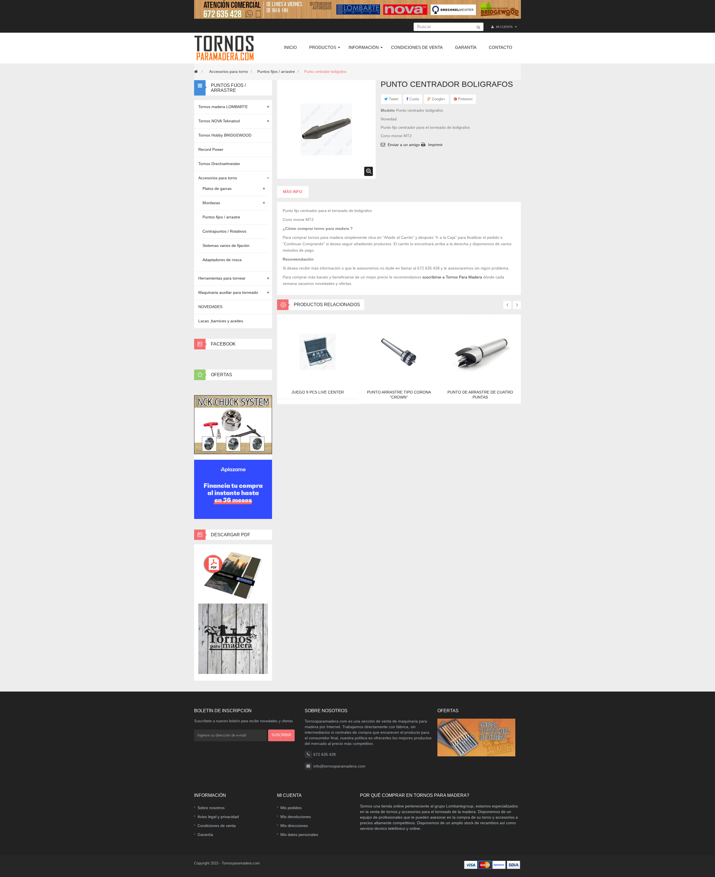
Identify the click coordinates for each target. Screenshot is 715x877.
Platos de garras (217, 188)
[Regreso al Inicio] (196, 71)
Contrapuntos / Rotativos (224, 231)
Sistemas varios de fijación (225, 245)
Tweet (393, 99)
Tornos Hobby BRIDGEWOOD (224, 135)
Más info (292, 191)
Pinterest (465, 99)
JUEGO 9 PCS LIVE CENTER (318, 392)
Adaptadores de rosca (222, 260)
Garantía (205, 834)
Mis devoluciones (295, 816)
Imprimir (435, 144)
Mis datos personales (299, 834)
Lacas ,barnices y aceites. (221, 321)
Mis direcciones (294, 825)
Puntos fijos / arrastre (276, 71)
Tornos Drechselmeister (219, 163)
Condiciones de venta (216, 825)
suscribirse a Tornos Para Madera (452, 277)
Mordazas (211, 203)
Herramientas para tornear (222, 278)
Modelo (388, 110)
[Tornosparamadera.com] (225, 48)
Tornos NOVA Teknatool (219, 121)
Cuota (413, 99)
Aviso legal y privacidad (218, 816)
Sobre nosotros (211, 807)
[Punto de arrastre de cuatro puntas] (480, 351)
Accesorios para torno (228, 71)
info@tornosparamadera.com (339, 766)
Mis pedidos (291, 807)
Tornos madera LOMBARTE (223, 106)
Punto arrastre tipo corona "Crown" (399, 394)
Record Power (210, 149)
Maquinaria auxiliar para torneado (228, 292)
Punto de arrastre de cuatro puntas (480, 394)
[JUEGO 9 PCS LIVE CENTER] (317, 351)
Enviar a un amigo (404, 144)
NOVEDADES (210, 306)
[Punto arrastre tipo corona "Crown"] (399, 351)
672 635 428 (324, 754)
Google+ (438, 99)
